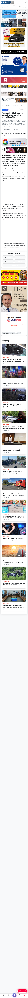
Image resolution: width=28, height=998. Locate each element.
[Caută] (3, 6)
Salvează (23, 109)
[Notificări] (8, 6)
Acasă (3, 105)
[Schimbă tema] (24, 6)
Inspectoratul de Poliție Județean (9, 333)
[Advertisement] (14, 193)
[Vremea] (19, 6)
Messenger (20, 257)
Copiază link (15, 265)
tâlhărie (18, 333)
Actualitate (8, 105)
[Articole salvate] (14, 6)
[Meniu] (26, 2)
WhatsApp (8, 261)
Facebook (9, 257)
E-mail (20, 261)
